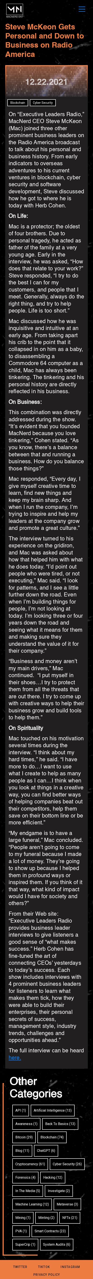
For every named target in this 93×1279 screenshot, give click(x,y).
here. (15, 1058)
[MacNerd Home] (15, 18)
